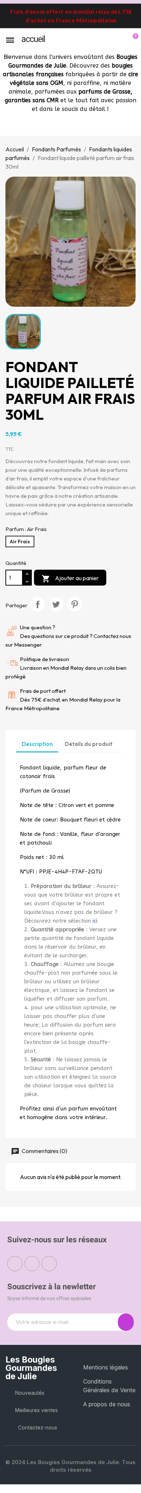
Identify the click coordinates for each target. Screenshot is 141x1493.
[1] (126, 1322)
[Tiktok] (49, 1263)
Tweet (56, 604)
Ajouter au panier (70, 578)
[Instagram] (32, 1263)
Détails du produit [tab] (88, 744)
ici (95, 921)
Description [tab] (37, 744)
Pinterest (74, 604)
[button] (107, 40)
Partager (37, 604)
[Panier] (131, 40)
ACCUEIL (33, 39)
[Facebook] (14, 1263)
